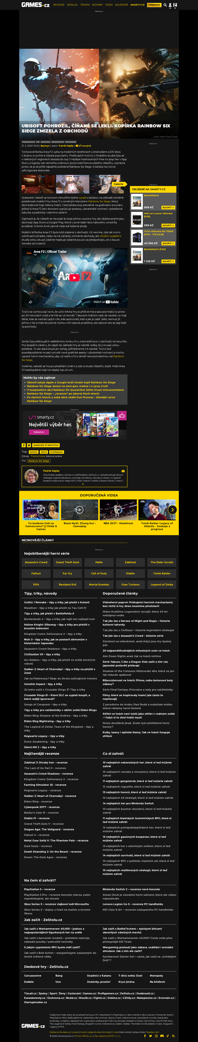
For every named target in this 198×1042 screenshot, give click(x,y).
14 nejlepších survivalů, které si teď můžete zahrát (136, 855)
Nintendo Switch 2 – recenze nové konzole (131, 889)
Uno (58, 981)
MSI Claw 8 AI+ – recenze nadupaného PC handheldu (138, 909)
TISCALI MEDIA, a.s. (84, 1036)
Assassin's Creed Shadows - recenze (48, 773)
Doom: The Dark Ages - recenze (45, 857)
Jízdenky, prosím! (98, 981)
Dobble (29, 981)
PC (38, 142)
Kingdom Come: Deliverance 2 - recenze (51, 779)
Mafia (99, 562)
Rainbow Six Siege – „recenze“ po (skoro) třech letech (63, 393)
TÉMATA (85, 4)
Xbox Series (71, 142)
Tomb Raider (161, 573)
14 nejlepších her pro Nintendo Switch (128, 803)
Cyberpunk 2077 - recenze (42, 807)
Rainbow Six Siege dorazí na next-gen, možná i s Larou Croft (67, 386)
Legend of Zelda (162, 584)
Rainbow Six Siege (99, 201)
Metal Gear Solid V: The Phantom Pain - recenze (56, 840)
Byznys (45, 145)
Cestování (74, 993)
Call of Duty (99, 573)
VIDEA (109, 4)
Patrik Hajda (51, 470)
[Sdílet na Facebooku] (24, 445)
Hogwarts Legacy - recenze (42, 790)
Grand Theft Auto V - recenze (44, 823)
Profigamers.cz (108, 993)
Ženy (62, 993)
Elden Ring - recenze (38, 801)
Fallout (36, 573)
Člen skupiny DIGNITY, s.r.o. (107, 1036)
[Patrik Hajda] (31, 475)
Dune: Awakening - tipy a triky (44, 741)
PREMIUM (154, 4)
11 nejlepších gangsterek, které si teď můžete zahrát (137, 781)
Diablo (130, 573)
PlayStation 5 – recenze (39, 889)
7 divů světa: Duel (130, 975)
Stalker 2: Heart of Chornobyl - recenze (50, 796)
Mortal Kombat (99, 584)
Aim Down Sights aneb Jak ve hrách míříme (132, 656)
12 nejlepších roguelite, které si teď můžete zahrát (136, 786)
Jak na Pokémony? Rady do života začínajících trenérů (60, 678)
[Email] (123, 470)
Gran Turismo (130, 584)
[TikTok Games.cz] (167, 1036)
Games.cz (89, 993)
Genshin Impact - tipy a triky (43, 684)
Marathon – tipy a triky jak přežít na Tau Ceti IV (55, 608)
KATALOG (72, 4)
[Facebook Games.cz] (144, 1036)
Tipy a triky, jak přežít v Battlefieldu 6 (49, 613)
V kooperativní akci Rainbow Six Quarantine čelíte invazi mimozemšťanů (75, 389)
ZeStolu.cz (127, 993)
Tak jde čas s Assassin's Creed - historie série (133, 635)
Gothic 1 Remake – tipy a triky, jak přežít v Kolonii (56, 602)
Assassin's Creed (36, 562)
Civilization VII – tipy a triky (42, 654)
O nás (115, 1032)
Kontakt (107, 1032)
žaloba (33, 452)
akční (44, 452)
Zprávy (43, 993)
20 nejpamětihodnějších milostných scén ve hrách (136, 650)
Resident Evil (67, 584)
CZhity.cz (129, 998)
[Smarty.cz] (74, 425)
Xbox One (45, 142)
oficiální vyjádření (110, 236)
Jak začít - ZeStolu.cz (43, 920)
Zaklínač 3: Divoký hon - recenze (46, 762)
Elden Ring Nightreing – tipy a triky (47, 721)
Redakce (64, 1032)
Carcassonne (32, 975)
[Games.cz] (36, 5)
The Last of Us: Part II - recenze (45, 768)
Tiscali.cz (30, 993)
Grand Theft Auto (67, 562)
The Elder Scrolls (162, 562)
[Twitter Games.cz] (150, 1036)
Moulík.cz (85, 998)
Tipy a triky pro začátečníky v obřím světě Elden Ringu (60, 710)
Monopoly (156, 975)
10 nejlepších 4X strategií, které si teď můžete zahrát (138, 797)
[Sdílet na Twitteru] (29, 445)
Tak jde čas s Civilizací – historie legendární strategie (138, 630)
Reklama (54, 1032)
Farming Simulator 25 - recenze (45, 784)
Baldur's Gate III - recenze (41, 812)
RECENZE (59, 4)
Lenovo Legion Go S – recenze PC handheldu (133, 904)
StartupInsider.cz (35, 1002)
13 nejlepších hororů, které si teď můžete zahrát (134, 792)
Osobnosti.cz (145, 993)
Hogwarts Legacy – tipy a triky (44, 736)
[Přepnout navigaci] (170, 5)
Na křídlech (157, 981)
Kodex (98, 1032)
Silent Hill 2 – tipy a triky (40, 747)
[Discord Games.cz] (162, 1036)
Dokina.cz (114, 998)
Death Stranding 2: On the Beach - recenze (53, 851)
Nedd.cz (71, 998)
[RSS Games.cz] (173, 1036)
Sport (53, 993)
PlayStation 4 (28, 142)
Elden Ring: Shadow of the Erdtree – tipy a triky (55, 715)
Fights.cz (100, 998)
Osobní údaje (86, 1032)
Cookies (75, 1032)
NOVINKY (97, 4)
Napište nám (152, 1032)
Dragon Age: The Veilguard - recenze (49, 829)
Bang (59, 975)
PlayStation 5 (58, 142)
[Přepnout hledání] (165, 5)
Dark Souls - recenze (38, 846)
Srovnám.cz (166, 998)
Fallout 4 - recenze (37, 835)
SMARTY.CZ (137, 4)
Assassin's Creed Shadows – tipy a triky (50, 648)
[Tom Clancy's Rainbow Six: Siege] (38, 184)
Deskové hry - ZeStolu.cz (46, 967)
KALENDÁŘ (121, 4)
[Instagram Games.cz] (156, 1036)
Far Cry (67, 573)
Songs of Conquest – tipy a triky (45, 704)
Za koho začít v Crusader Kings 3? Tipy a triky (54, 689)
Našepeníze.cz (146, 998)
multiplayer (56, 452)
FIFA (36, 584)
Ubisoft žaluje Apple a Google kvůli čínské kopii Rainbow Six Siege (71, 382)
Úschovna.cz (55, 998)
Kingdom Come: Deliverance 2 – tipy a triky (53, 634)
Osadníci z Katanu (99, 975)
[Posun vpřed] (172, 509)
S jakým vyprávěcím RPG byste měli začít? (52, 947)
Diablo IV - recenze (37, 818)
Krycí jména (126, 981)
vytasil (82, 197)
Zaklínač (130, 562)
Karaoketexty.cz (34, 998)
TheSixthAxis (38, 456)
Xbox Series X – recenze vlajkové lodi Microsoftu (56, 904)
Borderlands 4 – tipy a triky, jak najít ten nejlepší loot (59, 619)
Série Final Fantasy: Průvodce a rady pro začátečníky (138, 689)
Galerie (118, 184)
